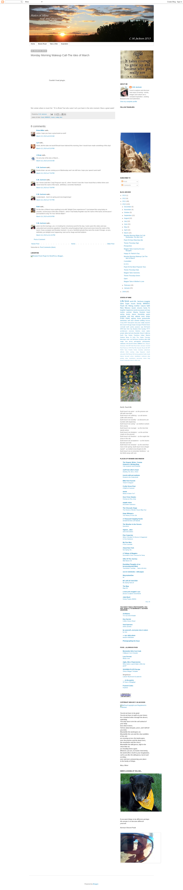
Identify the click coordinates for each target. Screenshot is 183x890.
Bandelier (137, 333)
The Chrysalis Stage (130, 508)
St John (132, 337)
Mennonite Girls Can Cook (132, 651)
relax (126, 358)
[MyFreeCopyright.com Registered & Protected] (135, 707)
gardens (140, 354)
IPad (133, 348)
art (146, 310)
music (53, 117)
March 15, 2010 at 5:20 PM (45, 148)
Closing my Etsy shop (129, 499)
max (148, 310)
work (132, 301)
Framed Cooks (128, 686)
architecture (123, 331)
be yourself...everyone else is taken (135, 630)
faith (148, 306)
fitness (130, 354)
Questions (126, 526)
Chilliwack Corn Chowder (130, 653)
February (127, 285)
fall (133, 339)
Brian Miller (40, 130)
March (126, 233)
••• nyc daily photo (129, 635)
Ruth (38, 207)
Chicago (129, 325)
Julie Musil (126, 597)
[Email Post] (51, 114)
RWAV (128, 318)
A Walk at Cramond (128, 488)
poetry (132, 327)
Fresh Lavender (127, 544)
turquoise (127, 360)
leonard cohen (129, 356)
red (127, 343)
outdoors (144, 356)
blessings (123, 339)
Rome (148, 325)
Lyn (37, 143)
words (136, 310)
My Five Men (127, 542)
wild (128, 316)
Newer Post (35, 244)
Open (126, 279)
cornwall (122, 327)
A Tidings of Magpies (130, 553)
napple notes (127, 502)
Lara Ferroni (127, 656)
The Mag (126, 586)
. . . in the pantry (128, 680)
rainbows (123, 343)
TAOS (121, 350)
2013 (124, 195)
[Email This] (55, 114)
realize (122, 312)
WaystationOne (128, 575)
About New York (128, 548)
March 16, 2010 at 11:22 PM (45, 235)
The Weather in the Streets (132, 524)
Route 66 (144, 348)
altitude (122, 352)
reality (57, 117)
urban (136, 360)
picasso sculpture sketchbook (132, 593)
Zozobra (140, 350)
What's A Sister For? (129, 493)
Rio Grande (138, 348)
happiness (129, 310)
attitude (137, 316)
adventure (147, 350)
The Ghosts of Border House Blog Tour (134, 510)
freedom (142, 312)
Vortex (135, 350)
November (128, 210)
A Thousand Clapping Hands (133, 519)
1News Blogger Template (130, 671)
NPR (121, 329)
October (127, 212)
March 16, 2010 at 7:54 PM (45, 173)
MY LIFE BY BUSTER (130, 581)
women (136, 320)
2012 (124, 198)
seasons (147, 322)
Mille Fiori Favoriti (129, 481)
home (139, 318)
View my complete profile (128, 101)
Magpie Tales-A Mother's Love (134, 281)
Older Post (110, 244)
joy (139, 310)
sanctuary (139, 358)
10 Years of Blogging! (129, 682)
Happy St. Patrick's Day (132, 253)
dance (134, 314)
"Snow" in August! (128, 482)
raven (133, 308)
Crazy (122, 322)
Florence (125, 348)
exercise (131, 331)
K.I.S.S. (126, 264)
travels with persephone (131, 475)
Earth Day (123, 335)
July (125, 221)
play (149, 356)
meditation (138, 356)
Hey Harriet (127, 619)
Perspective (128, 246)
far (123, 577)
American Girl (124, 345)
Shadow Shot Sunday (139, 329)
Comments (127, 185)
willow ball (128, 333)
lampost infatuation (128, 637)
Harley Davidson (134, 335)
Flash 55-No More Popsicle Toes (135, 267)
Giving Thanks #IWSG (129, 599)
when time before (128, 531)
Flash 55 (123, 306)
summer (129, 312)
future (136, 339)
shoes (135, 343)
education (123, 354)
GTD (130, 348)
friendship (141, 314)
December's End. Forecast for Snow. (134, 555)
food (129, 322)
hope (127, 303)
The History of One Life (130, 515)
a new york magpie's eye (131, 592)
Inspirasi (125, 687)
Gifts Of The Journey (130, 559)
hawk (148, 354)
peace (142, 310)
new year (137, 322)
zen (139, 360)
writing (142, 320)
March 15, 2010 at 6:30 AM (45, 136)
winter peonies (127, 626)
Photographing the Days (131, 641)
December (128, 207)
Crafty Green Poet (129, 486)
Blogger (95, 884)
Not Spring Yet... (127, 550)
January (127, 288)
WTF (125, 322)
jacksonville (146, 318)
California (147, 333)
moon (143, 331)
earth (127, 327)
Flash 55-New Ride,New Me (133, 240)
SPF (149, 348)
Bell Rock (134, 345)
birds (127, 352)
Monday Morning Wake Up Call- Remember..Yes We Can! (135, 236)
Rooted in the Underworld (130, 477)
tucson (122, 360)
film (127, 354)
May (125, 227)
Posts (125, 181)
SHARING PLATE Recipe (131, 669)
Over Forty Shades (129, 497)
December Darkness (129, 504)
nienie (125, 491)
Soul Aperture (128, 625)
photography (146, 341)
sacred (130, 343)
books (128, 314)
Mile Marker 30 (127, 561)
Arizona (147, 320)
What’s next (126, 658)
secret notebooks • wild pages (133, 572)
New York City (127, 329)
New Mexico (125, 308)
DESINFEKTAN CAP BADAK (131, 520)
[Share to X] (60, 114)
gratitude (123, 316)
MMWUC (47, 117)
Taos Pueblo (129, 350)
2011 (124, 201)
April (126, 230)
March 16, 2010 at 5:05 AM (45, 161)
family (139, 303)
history (122, 356)
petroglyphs (137, 341)
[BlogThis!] (58, 114)
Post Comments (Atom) (48, 247)
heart (42, 117)
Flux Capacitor (128, 535)
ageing (133, 318)
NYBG (122, 318)
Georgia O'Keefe (141, 325)
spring (122, 314)
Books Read (42, 44)
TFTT (148, 329)
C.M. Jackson (41, 167)
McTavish (147, 327)
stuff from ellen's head (131, 470)
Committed (127, 261)
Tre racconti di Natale (129, 615)
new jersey (129, 341)
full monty (135, 354)
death (148, 352)
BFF (129, 345)
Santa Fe (146, 308)
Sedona (122, 337)
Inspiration (64, 44)
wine (132, 333)
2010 (124, 204)
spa (142, 327)
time (61, 117)
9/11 (144, 343)
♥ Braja (38, 155)
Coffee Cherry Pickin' (129, 621)
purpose (137, 327)
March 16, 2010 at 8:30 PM (45, 216)
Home (33, 44)
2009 (124, 292)
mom (143, 316)
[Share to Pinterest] (65, 114)
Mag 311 (125, 588)
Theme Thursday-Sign (131, 243)
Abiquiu (148, 343)
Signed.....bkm (128, 530)
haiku (145, 354)
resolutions (132, 358)
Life (122, 301)
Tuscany (147, 337)
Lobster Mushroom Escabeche (132, 676)
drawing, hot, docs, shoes (130, 471)
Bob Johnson (141, 345)
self (129, 320)
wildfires (139, 343)
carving (132, 352)
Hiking (130, 306)
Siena (127, 337)
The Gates (140, 337)
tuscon (132, 360)
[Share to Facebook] (62, 114)
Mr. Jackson (139, 301)
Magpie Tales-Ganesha (132, 273)
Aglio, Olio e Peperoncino (131, 662)
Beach (142, 333)
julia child (147, 339)
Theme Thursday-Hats (131, 270)
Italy (132, 316)
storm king (146, 358)
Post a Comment (39, 239)
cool (131, 339)
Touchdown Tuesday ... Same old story (134, 568)
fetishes (137, 331)
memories (123, 320)
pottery (122, 358)
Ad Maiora (126, 614)
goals (148, 314)
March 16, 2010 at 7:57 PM (45, 200)
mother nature (140, 306)
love (127, 301)
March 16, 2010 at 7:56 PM (45, 187)
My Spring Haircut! (128, 582)
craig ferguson (140, 352)
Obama (135, 312)
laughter (123, 310)
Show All (148, 601)
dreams (139, 308)
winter (148, 316)
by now (125, 632)
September (128, 215)
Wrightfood (126, 675)
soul (132, 320)
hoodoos (141, 339)
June (126, 224)
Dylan (134, 325)
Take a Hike (54, 44)
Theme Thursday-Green (132, 276)
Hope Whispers (128, 513)
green (132, 322)
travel (124, 325)
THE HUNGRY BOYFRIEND (131, 466)
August (126, 218)
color (127, 339)
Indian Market (145, 335)
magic (122, 341)
